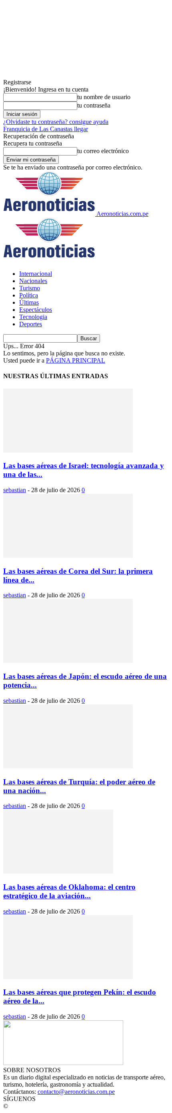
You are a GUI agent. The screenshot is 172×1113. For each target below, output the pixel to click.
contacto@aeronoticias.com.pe (76, 1091)
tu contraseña (93, 105)
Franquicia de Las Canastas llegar (45, 129)
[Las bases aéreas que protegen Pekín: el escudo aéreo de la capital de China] (68, 976)
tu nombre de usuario (103, 97)
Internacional (35, 273)
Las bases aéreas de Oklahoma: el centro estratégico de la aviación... (69, 891)
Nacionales (33, 280)
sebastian (14, 490)
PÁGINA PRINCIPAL (75, 360)
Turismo (29, 288)
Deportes (30, 324)
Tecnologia (33, 316)
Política (28, 295)
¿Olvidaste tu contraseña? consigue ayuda (55, 121)
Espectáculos (35, 309)
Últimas (29, 302)
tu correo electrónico (103, 151)
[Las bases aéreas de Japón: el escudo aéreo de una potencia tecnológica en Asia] (68, 660)
